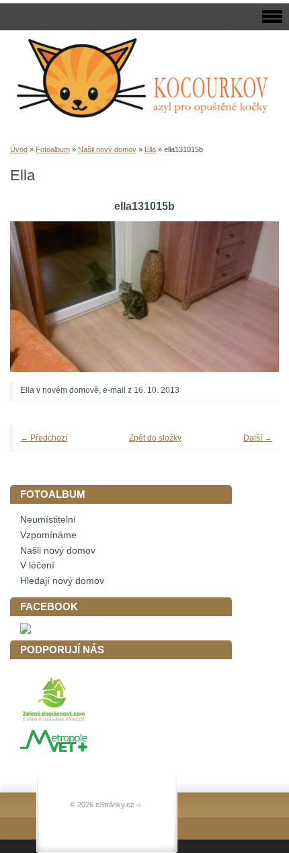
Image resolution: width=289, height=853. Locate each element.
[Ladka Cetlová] (25, 631)
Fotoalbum (53, 149)
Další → (257, 438)
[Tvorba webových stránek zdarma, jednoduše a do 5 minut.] (139, 806)
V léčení (37, 565)
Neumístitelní (48, 520)
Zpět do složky (155, 438)
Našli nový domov (107, 149)
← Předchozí (43, 438)
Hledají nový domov (62, 581)
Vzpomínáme (48, 535)
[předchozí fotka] (39, 296)
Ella (150, 149)
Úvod (19, 149)
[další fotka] (250, 296)
